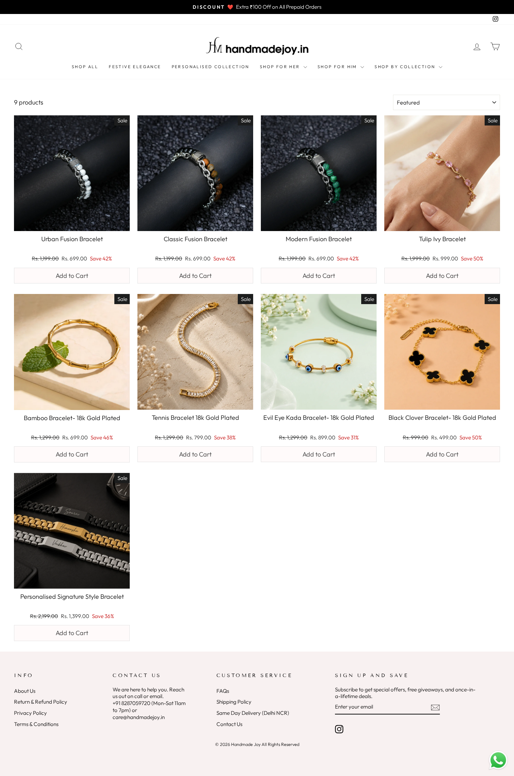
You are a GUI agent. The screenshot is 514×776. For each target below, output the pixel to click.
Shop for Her (281, 66)
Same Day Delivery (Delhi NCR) (252, 713)
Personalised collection (210, 66)
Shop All (85, 66)
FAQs (222, 691)
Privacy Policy (30, 713)
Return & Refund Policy (40, 701)
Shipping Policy (233, 701)
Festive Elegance (135, 66)
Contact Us (229, 724)
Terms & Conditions (36, 724)
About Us (24, 691)
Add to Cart (72, 276)
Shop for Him (338, 66)
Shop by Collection (405, 66)
